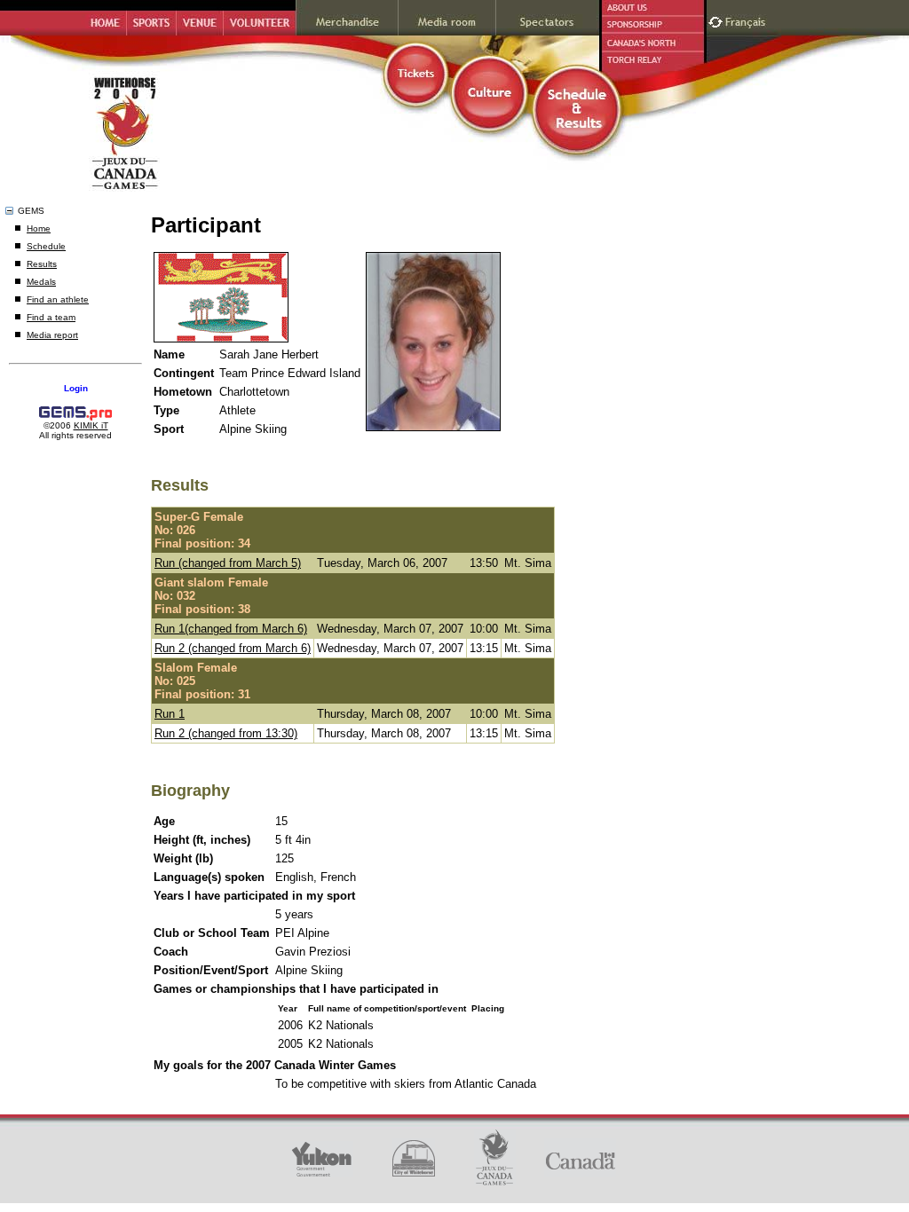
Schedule (46, 246)
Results (42, 264)
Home (39, 228)
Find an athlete (58, 299)
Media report (52, 335)
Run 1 (169, 713)
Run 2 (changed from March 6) (232, 648)
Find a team (51, 317)
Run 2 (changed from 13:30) (225, 733)
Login (76, 388)
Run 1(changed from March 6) (230, 628)
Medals (41, 282)
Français (747, 20)
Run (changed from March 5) (227, 563)
